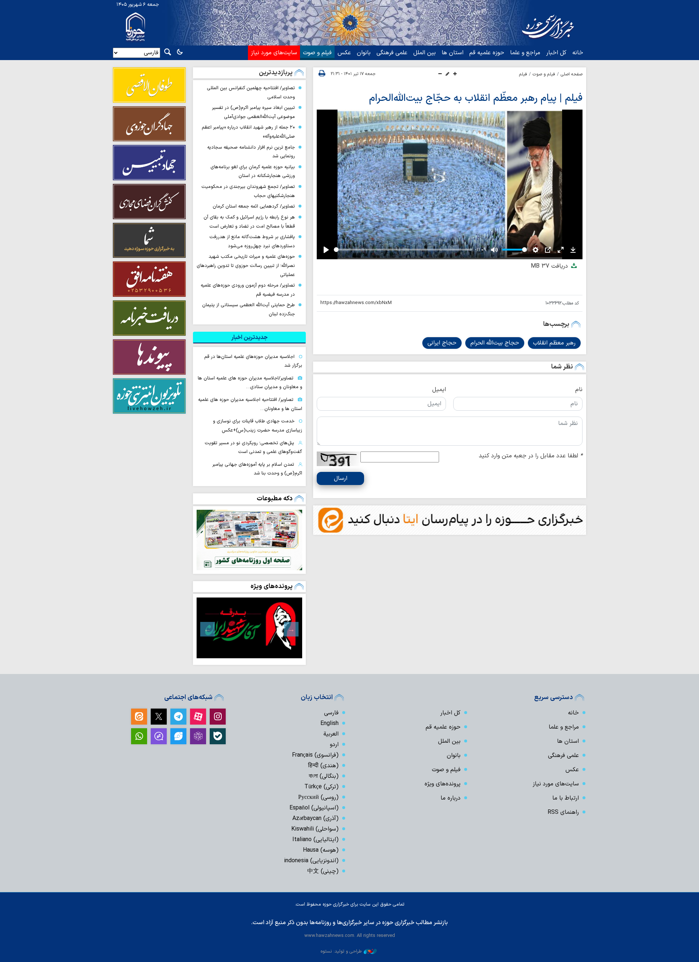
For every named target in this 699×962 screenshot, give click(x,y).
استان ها (452, 52)
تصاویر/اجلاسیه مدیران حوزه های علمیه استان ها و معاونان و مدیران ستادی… (250, 383)
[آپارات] (198, 717)
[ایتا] (139, 717)
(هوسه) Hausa (321, 850)
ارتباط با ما (565, 798)
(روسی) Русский (318, 797)
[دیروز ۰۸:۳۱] (249, 540)
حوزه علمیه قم (486, 52)
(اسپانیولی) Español (314, 808)
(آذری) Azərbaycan (315, 818)
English (329, 723)
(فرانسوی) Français (315, 755)
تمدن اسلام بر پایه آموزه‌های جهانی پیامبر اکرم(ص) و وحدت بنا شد (257, 469)
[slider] (403, 249)
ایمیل (439, 389)
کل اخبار (556, 52)
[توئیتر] (159, 717)
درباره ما (451, 798)
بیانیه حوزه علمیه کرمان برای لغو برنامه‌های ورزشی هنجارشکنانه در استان (252, 171)
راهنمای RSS (563, 812)
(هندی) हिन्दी (323, 765)
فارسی (331, 713)
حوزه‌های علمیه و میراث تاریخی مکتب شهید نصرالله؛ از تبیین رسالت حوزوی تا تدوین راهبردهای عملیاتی (246, 265)
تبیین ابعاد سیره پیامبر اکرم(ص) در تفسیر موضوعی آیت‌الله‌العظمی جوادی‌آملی (253, 112)
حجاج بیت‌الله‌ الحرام (494, 343)
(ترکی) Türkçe (321, 786)
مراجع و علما (525, 52)
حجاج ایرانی (442, 343)
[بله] (218, 736)
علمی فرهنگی (391, 52)
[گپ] (159, 736)
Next (207, 629)
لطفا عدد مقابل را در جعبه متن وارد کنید (530, 456)
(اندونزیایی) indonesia (311, 860)
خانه (577, 52)
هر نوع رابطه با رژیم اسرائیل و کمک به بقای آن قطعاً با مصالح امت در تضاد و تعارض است (249, 222)
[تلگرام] (178, 717)
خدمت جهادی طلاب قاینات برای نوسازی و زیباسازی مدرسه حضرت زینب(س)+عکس (257, 426)
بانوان (364, 52)
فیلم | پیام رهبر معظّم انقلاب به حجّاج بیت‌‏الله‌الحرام (475, 98)
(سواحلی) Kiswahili (315, 829)
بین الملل (424, 52)
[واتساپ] (139, 736)
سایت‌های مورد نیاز (274, 52)
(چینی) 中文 (323, 871)
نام (578, 389)
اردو (334, 744)
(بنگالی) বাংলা (324, 776)
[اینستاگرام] (218, 717)
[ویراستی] (178, 736)
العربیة (331, 734)
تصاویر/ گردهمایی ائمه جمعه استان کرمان (254, 206)
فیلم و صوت (317, 52)
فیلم (523, 74)
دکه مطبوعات (275, 499)
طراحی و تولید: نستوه (341, 951)
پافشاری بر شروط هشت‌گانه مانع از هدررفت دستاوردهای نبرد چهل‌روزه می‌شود (252, 241)
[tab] (249, 337)
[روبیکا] (198, 736)
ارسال (340, 478)
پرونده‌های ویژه (271, 586)
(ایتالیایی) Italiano (315, 839)
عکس (344, 52)
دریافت (550, 266)
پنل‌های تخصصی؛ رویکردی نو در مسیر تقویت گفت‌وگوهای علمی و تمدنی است (253, 447)
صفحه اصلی (571, 74)
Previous (291, 629)
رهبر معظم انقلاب (554, 343)
